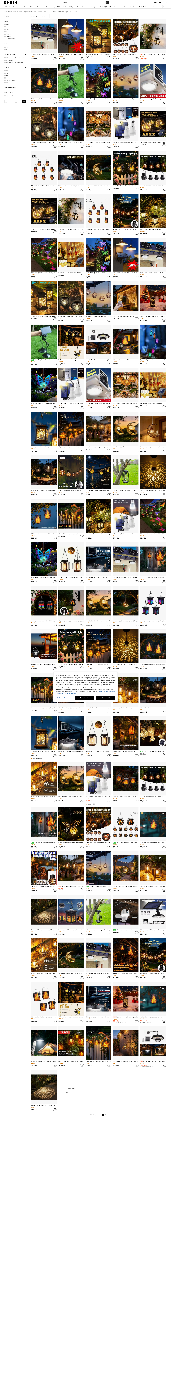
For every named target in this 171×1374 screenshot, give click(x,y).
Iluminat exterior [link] (54, 11)
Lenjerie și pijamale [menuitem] (93, 6)
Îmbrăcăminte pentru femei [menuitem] (35, 6)
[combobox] (40, 16)
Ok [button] (24, 101)
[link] (155, 2)
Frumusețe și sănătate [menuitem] (122, 6)
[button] (162, 2)
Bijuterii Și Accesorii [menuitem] (109, 6)
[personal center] (152, 2)
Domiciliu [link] (7, 11)
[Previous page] (101, 1115)
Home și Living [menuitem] (69, 6)
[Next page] (107, 1115)
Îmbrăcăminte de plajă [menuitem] (49, 6)
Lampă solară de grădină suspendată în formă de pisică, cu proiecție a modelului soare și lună (98, 621)
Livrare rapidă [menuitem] (22, 6)
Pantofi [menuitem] (132, 6)
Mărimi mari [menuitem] (60, 6)
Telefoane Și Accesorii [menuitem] (153, 6)
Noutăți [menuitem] (15, 6)
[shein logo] (10, 2)
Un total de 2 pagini (94, 1114)
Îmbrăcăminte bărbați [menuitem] (80, 6)
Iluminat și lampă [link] (42, 11)
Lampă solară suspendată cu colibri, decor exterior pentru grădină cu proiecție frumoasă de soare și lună (153, 447)
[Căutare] (107, 2)
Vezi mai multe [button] (11, 38)
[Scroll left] (163, 6)
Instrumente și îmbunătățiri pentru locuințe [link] (23, 11)
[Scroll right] (165, 6)
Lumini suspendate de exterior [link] (69, 11)
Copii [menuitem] (101, 6)
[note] (37, 758)
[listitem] (43, 40)
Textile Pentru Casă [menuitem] (141, 6)
